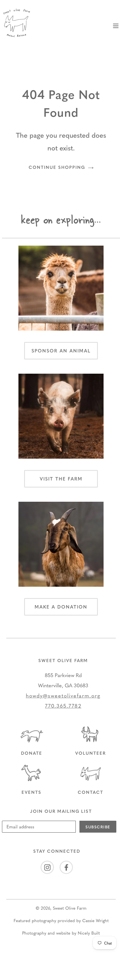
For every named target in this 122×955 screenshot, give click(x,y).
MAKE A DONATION (61, 606)
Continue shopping (57, 167)
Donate (31, 753)
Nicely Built (89, 933)
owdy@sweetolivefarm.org (64, 695)
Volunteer (90, 753)
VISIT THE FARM (61, 478)
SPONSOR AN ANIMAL (61, 350)
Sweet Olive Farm (70, 908)
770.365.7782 (63, 705)
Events (31, 792)
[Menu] (116, 24)
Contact (90, 792)
